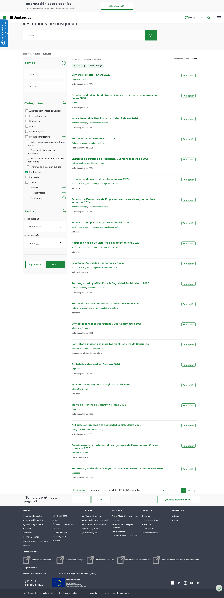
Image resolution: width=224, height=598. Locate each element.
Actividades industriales (98, 122)
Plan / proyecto (36, 131)
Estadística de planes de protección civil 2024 (101, 179)
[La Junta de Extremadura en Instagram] (185, 583)
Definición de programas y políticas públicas (46, 144)
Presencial (146, 524)
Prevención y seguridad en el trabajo (102, 308)
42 (179, 491)
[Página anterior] (163, 490)
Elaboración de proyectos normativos (41, 152)
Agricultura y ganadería (33, 524)
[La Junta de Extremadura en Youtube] (192, 583)
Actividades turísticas (96, 163)
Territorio (56, 528)
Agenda (175, 520)
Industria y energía (79, 122)
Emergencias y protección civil (105, 183)
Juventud (26, 545)
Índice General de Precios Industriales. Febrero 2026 (105, 118)
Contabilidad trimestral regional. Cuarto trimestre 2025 (107, 324)
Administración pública (81, 328)
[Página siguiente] (194, 490)
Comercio (85, 79)
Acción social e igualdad (82, 183)
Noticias (175, 516)
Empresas (76, 79)
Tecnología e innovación (63, 524)
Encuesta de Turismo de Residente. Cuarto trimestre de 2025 (110, 159)
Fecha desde (30, 218)
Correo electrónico (150, 520)
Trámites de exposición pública (45, 166)
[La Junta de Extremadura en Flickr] (198, 583)
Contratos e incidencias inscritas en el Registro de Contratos (110, 344)
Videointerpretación (151, 532)
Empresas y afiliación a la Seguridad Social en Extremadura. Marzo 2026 (117, 468)
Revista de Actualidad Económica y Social (98, 263)
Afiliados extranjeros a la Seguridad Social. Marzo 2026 (106, 425)
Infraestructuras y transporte (35, 541)
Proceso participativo (39, 136)
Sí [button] (81, 499)
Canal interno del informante (124, 535)
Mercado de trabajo (95, 143)
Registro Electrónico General (94, 520)
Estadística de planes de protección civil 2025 (101, 223)
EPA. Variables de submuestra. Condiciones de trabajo (106, 304)
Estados (34, 187)
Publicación (35, 172)
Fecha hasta (30, 235)
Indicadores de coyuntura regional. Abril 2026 (101, 384)
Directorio (116, 520)
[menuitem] (66, 515)
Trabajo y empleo (79, 143)
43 (184, 491)
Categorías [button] (33, 103)
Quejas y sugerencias (91, 528)
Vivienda (75, 102)
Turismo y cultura (79, 163)
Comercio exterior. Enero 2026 (91, 75)
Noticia (32, 126)
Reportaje (34, 177)
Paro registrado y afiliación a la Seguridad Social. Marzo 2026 (110, 283)
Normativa (34, 121)
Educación (27, 528)
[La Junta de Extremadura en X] (179, 583)
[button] (193, 17)
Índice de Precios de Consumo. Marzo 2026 (99, 405)
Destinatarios (37, 198)
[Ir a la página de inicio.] (12, 17)
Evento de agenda (37, 116)
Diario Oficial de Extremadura (125, 516)
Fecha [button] (29, 211)
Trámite (33, 182)
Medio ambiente (59, 515)
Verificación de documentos (94, 524)
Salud (54, 520)
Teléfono (146, 516)
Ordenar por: (178, 58)
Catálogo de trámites (91, 516)
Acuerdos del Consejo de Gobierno (45, 110)
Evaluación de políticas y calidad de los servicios (46, 160)
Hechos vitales (38, 192)
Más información (117, 6)
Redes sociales (148, 528)
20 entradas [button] (81, 490)
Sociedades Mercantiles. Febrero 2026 (96, 364)
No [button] (101, 499)
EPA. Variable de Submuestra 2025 (93, 139)
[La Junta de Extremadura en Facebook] (173, 583)
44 (190, 491)
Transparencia (97, 348)
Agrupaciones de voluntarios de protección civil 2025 (105, 243)
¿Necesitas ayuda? (90, 532)
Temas (29, 62)
